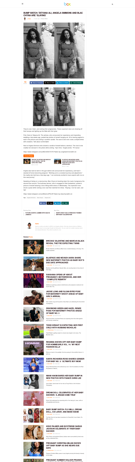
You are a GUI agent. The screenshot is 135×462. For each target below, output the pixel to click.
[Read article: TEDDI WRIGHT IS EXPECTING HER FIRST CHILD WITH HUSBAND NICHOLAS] (33, 331)
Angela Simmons (31, 197)
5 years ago (58, 450)
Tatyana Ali (47, 197)
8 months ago (57, 315)
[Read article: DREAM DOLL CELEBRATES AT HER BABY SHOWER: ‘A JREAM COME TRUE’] (33, 398)
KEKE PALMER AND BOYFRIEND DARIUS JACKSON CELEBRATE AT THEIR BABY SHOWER (64, 428)
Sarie (29, 18)
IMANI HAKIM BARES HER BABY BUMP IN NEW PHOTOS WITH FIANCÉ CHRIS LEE (64, 376)
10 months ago (59, 330)
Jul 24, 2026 (35, 164)
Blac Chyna (40, 197)
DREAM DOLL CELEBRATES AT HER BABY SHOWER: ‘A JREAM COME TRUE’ (64, 393)
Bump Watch (44, 18)
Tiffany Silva (50, 330)
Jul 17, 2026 (66, 166)
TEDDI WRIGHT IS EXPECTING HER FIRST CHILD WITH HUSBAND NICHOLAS (64, 326)
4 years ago (57, 433)
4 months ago (57, 281)
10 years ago (37, 18)
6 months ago (57, 298)
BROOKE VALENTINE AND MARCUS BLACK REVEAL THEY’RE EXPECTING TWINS (65, 242)
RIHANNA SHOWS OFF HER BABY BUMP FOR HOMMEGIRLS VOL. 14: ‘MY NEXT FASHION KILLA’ (64, 344)
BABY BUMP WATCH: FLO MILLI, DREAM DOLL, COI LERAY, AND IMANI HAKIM (64, 410)
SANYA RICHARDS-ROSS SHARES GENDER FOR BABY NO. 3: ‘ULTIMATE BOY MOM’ (65, 359)
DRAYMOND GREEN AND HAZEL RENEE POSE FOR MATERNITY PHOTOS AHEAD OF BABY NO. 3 (64, 310)
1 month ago (57, 245)
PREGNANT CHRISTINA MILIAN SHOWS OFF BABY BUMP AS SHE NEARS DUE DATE (63, 445)
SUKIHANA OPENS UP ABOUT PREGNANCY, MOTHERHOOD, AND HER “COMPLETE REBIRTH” (63, 277)
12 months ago (57, 349)
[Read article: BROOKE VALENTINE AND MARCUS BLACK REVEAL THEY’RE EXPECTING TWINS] (33, 247)
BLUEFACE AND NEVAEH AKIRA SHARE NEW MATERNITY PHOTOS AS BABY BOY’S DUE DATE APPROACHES (65, 260)
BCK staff (49, 245)
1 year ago (57, 363)
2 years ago (57, 380)
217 (64, 450)
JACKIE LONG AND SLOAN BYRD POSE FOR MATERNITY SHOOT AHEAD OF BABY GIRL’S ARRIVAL (64, 294)
